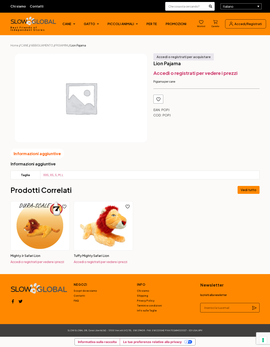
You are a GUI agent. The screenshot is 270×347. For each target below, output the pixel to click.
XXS (46, 175)
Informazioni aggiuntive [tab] (37, 153)
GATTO (89, 24)
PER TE (151, 24)
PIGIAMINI (62, 45)
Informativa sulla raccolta (97, 342)
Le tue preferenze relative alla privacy (152, 342)
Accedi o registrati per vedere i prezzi (195, 73)
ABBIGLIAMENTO (42, 45)
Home (14, 45)
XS (52, 175)
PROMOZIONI (176, 24)
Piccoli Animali (121, 24)
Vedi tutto (248, 190)
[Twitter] (20, 301)
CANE (66, 24)
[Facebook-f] (12, 301)
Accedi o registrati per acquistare (184, 57)
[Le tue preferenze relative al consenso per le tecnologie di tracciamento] (263, 340)
